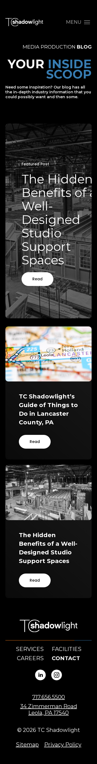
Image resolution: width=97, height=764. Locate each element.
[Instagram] (56, 675)
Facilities (66, 649)
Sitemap (27, 744)
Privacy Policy (62, 744)
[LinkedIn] (40, 675)
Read (37, 279)
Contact (66, 658)
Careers (30, 658)
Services (30, 649)
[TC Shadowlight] (24, 22)
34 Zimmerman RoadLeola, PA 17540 (48, 709)
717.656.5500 (48, 697)
